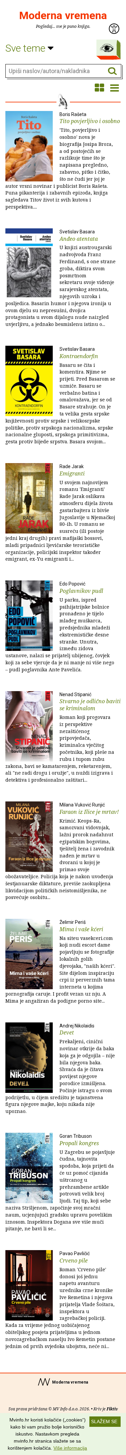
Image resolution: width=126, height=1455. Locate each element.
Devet (60, 1069)
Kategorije (106, 48)
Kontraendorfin (60, 395)
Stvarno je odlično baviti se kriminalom (63, 737)
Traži (112, 71)
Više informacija (70, 1448)
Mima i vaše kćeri (60, 961)
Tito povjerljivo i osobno (62, 161)
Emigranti (60, 513)
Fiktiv (112, 1409)
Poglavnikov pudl (59, 627)
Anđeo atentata (60, 278)
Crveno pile (60, 1300)
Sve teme (26, 48)
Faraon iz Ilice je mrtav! (62, 851)
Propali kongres (60, 1182)
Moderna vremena (63, 15)
